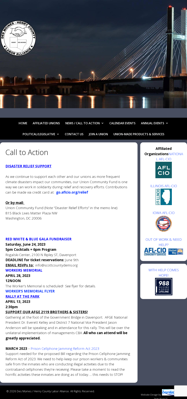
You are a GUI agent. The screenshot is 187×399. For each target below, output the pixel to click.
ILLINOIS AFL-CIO (163, 186)
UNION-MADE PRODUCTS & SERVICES (138, 134)
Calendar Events (122, 123)
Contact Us (74, 134)
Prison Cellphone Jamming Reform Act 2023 (65, 348)
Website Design (149, 394)
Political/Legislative (39, 134)
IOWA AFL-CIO (164, 212)
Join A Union (98, 134)
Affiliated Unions (46, 123)
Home (23, 123)
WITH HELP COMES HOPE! (163, 273)
